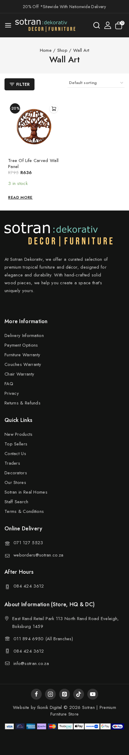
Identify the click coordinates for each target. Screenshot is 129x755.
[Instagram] (50, 694)
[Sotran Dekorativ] (45, 25)
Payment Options (21, 345)
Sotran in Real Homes (25, 492)
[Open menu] (8, 25)
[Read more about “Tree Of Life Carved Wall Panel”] (54, 109)
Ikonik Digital (49, 707)
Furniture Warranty (22, 354)
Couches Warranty (22, 364)
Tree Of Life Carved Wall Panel (33, 163)
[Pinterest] (64, 694)
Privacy (11, 393)
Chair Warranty (19, 374)
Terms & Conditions (24, 511)
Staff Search (16, 501)
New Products (18, 434)
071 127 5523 (28, 542)
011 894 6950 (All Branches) (43, 638)
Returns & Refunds (22, 403)
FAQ (8, 383)
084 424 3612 (29, 586)
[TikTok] (78, 694)
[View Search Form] (96, 25)
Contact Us (15, 453)
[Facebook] (36, 694)
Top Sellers (15, 444)
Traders (12, 463)
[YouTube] (92, 694)
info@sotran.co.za (31, 663)
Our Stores (15, 482)
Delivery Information (24, 335)
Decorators (15, 473)
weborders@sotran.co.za (39, 555)
